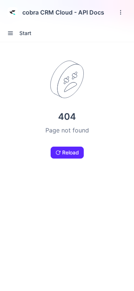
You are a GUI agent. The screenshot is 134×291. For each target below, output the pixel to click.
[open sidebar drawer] (10, 33)
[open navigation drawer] (121, 12)
